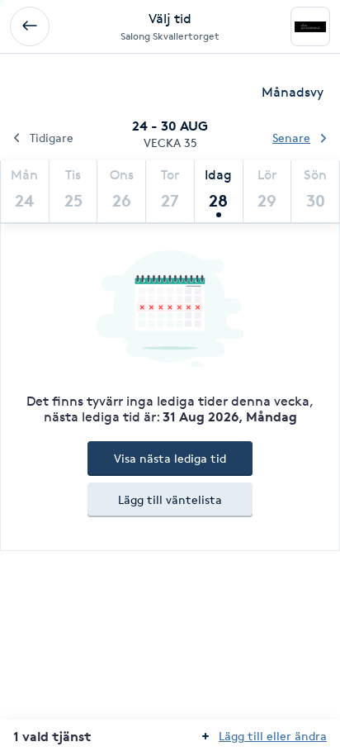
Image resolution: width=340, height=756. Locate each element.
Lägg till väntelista (170, 499)
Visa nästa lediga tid (170, 458)
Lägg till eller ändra (273, 736)
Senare (291, 138)
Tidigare (51, 138)
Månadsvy (292, 92)
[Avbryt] (30, 26)
